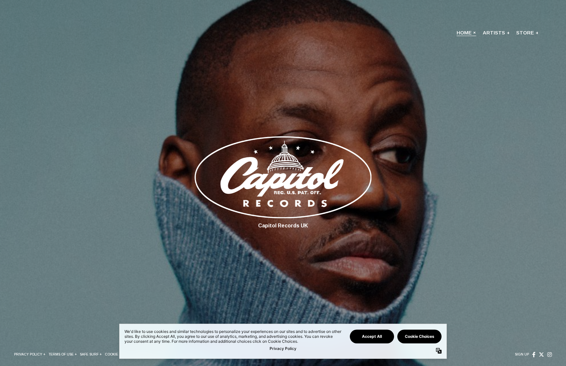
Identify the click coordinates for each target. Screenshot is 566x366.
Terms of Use (61, 354)
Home (464, 32)
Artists (494, 32)
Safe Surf (89, 354)
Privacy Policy (28, 354)
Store (525, 32)
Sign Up (522, 354)
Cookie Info (116, 354)
